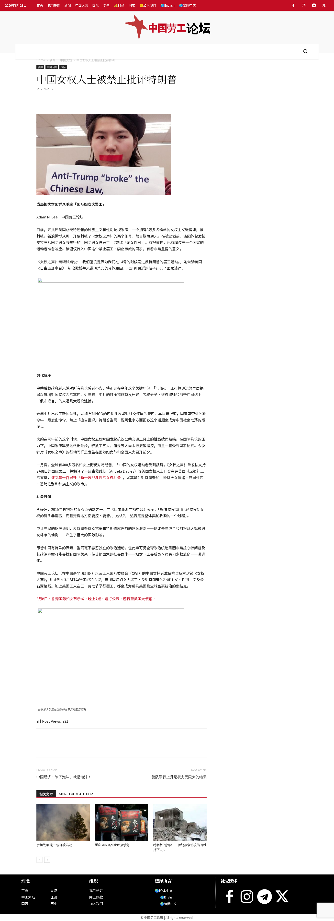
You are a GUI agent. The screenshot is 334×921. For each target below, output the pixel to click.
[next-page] (47, 860)
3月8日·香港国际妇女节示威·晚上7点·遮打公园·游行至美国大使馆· (96, 598)
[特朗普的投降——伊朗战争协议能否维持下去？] (180, 822)
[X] (324, 5)
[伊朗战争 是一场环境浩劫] (63, 822)
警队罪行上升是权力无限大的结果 (179, 777)
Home (40, 60)
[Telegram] (314, 5)
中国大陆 (66, 60)
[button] (305, 51)
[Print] (75, 100)
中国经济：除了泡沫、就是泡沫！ (63, 777)
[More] (98, 100)
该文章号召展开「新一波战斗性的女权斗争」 (87, 477)
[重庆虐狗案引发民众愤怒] (121, 822)
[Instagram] (304, 5)
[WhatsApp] (64, 100)
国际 (63, 67)
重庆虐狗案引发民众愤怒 (112, 845)
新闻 (53, 60)
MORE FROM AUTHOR (76, 794)
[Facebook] (294, 5)
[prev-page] (39, 860)
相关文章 (46, 794)
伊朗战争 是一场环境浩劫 (54, 845)
